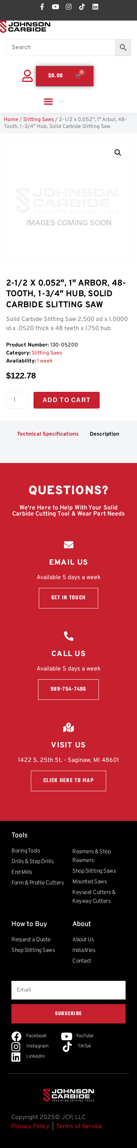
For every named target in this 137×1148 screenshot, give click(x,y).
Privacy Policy (30, 1126)
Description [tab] (104, 434)
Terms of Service (79, 1126)
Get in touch (68, 598)
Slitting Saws (38, 120)
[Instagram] (68, 6)
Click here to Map (68, 780)
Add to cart (67, 400)
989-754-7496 (68, 689)
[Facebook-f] (41, 6)
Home (11, 120)
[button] (48, 101)
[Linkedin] (95, 6)
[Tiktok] (81, 6)
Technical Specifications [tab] (48, 434)
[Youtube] (55, 6)
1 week (45, 361)
